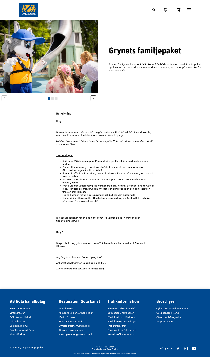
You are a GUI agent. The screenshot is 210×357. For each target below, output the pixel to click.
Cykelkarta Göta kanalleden (172, 308)
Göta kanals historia (21, 317)
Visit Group (91, 353)
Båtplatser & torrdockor (120, 312)
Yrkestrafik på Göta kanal (121, 330)
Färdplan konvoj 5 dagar (121, 317)
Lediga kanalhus (19, 325)
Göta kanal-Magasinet (169, 317)
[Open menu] (189, 9)
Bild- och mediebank (70, 321)
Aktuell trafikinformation (121, 334)
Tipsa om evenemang (71, 330)
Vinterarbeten (17, 312)
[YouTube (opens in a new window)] (194, 348)
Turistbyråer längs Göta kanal (75, 334)
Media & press (67, 317)
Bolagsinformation (20, 308)
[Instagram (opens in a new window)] (186, 348)
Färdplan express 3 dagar (122, 321)
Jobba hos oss (17, 321)
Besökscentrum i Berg (22, 330)
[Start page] (28, 10)
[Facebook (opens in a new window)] (178, 348)
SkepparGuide (164, 321)
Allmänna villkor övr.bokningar (76, 312)
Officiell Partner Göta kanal (74, 325)
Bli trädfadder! (18, 334)
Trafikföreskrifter (116, 325)
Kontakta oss (66, 308)
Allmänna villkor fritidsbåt (121, 308)
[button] (49, 98)
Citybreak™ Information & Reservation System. (118, 353)
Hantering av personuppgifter (26, 347)
